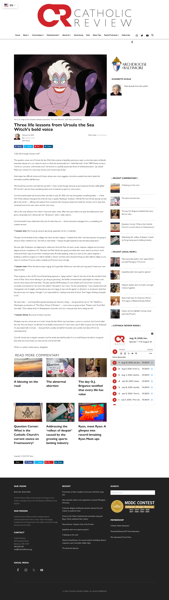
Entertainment (52, 35)
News (25, 35)
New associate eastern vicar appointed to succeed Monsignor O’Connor (138, 260)
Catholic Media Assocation (119, 525)
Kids (88, 35)
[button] (152, 35)
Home (17, 35)
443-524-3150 (19, 546)
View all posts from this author (136, 86)
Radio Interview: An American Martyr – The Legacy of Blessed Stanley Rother (137, 299)
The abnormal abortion (131, 198)
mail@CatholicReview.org (23, 549)
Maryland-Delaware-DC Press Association (125, 531)
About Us (66, 35)
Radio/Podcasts (111, 35)
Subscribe (126, 35)
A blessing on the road (130, 185)
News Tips (97, 35)
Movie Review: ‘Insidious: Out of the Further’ (78, 524)
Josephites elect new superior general (136, 271)
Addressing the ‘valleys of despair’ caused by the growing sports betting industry (59, 435)
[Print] (15, 462)
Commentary (37, 35)
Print (17, 462)
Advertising (78, 35)
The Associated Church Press (120, 537)
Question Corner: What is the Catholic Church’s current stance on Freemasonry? (26, 435)
